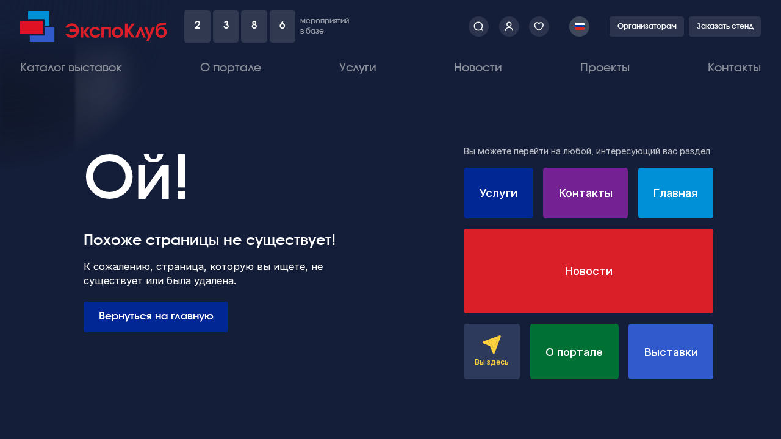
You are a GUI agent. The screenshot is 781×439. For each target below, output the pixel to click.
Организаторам (647, 26)
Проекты (605, 68)
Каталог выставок (71, 68)
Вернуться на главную (156, 316)
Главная (675, 192)
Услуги (357, 68)
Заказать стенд (725, 26)
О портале (230, 68)
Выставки (671, 352)
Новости (478, 68)
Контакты (734, 68)
